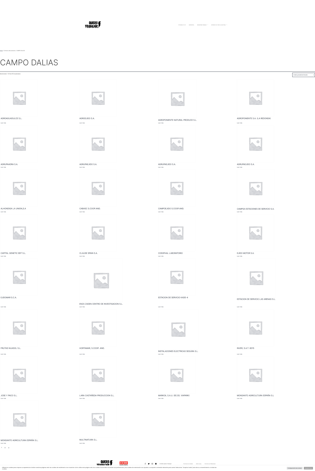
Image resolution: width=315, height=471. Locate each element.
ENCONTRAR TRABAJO (202, 25)
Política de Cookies (188, 464)
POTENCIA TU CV (182, 25)
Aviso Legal (198, 464)
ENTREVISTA (191, 25)
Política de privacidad (210, 464)
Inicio (1, 50)
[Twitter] (148, 463)
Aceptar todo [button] (308, 468)
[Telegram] (155, 463)
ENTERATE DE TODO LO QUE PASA (218, 25)
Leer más (3, 123)
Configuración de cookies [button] (295, 468)
